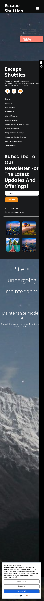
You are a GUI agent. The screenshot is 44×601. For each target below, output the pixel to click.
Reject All (21, 586)
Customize (21, 581)
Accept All (21, 591)
